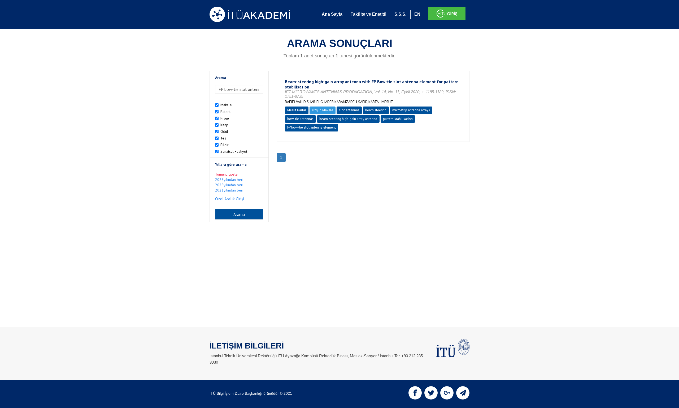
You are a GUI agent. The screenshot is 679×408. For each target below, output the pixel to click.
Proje (224, 118)
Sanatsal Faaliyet (233, 151)
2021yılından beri (229, 190)
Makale (226, 105)
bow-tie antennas (300, 119)
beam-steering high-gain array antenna (348, 119)
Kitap (224, 124)
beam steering (375, 110)
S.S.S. (400, 14)
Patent (225, 111)
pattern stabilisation (398, 119)
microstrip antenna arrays (411, 110)
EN (417, 14)
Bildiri (224, 144)
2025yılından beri (229, 184)
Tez (223, 138)
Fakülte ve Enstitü (368, 14)
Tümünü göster (227, 174)
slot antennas (349, 110)
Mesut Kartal (296, 110)
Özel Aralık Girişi (229, 198)
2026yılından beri (229, 179)
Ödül (224, 131)
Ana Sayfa (332, 14)
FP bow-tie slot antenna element (311, 127)
